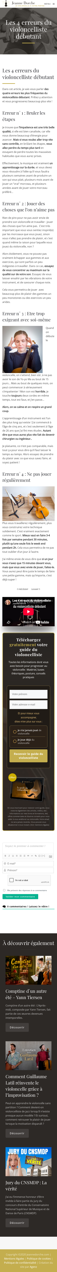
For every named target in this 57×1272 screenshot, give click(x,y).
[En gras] (5, 856)
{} (39, 856)
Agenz (33, 1267)
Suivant (34, 589)
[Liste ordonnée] (20, 856)
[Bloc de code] (32, 856)
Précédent (23, 589)
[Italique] (9, 856)
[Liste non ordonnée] (24, 856)
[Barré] (17, 856)
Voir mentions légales (40, 825)
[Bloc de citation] (28, 856)
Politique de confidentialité (20, 1262)
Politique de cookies (39, 1258)
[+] (43, 856)
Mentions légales (14, 1258)
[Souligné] (13, 856)
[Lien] (36, 856)
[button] (49, 4)
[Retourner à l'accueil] (23, 4)
